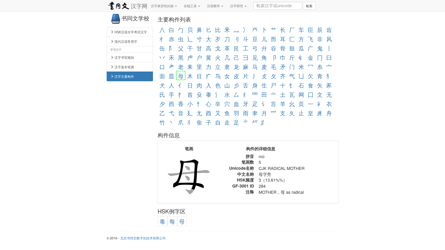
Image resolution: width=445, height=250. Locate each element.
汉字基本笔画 (124, 67)
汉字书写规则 (124, 57)
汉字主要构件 (124, 76)
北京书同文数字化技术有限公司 (143, 238)
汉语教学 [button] (214, 5)
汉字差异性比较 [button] (163, 5)
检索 (309, 5)
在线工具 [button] (191, 5)
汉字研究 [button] (237, 5)
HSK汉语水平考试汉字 (130, 32)
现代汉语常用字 (125, 41)
